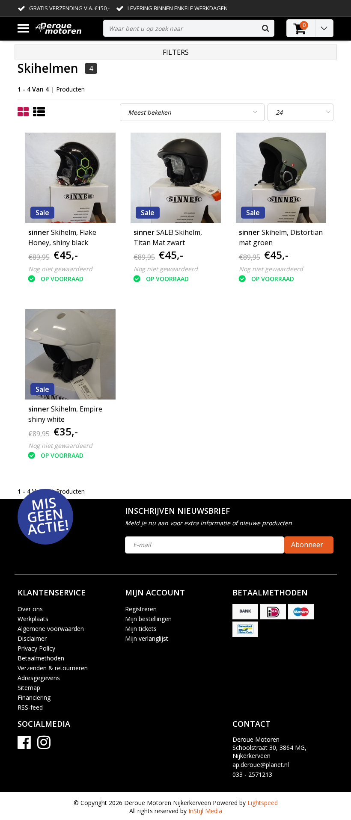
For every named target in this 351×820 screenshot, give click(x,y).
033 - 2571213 (252, 774)
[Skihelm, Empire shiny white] (70, 354)
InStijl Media (205, 811)
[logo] (66, 28)
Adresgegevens (39, 678)
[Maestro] (301, 611)
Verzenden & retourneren (53, 668)
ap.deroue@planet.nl (260, 765)
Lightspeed (262, 803)
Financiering (34, 697)
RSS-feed (30, 707)
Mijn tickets (141, 629)
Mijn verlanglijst (146, 638)
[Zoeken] (265, 28)
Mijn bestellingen (148, 619)
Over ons (30, 609)
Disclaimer (32, 638)
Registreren (141, 609)
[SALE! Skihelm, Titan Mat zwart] (175, 178)
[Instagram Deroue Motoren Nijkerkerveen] (44, 745)
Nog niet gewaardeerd (60, 269)
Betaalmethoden (41, 658)
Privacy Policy (36, 648)
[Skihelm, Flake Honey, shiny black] (70, 178)
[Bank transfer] (245, 611)
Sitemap (29, 688)
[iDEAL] (273, 611)
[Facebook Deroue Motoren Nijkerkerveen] (24, 745)
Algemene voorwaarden (51, 629)
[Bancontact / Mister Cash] (245, 629)
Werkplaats (33, 619)
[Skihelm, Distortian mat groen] (281, 178)
